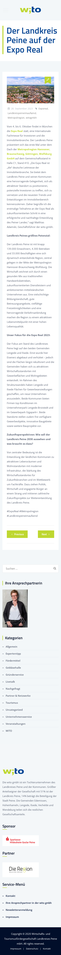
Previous (19, 534)
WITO (9, 730)
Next (44, 534)
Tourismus (12, 702)
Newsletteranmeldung (19, 909)
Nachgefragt (13, 688)
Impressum (12, 916)
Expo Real (17, 131)
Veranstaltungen (16, 723)
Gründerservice (15, 674)
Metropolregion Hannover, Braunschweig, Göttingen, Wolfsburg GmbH (29, 154)
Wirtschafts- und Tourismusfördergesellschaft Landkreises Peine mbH (30, 938)
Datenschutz (32, 948)
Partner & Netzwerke (18, 695)
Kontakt (10, 895)
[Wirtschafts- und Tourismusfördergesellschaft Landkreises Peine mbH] (30, 10)
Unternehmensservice (19, 716)
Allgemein (11, 646)
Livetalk (10, 681)
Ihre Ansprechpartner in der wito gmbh (29, 902)
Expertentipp (13, 653)
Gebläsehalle (13, 667)
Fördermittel (13, 660)
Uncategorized (14, 709)
